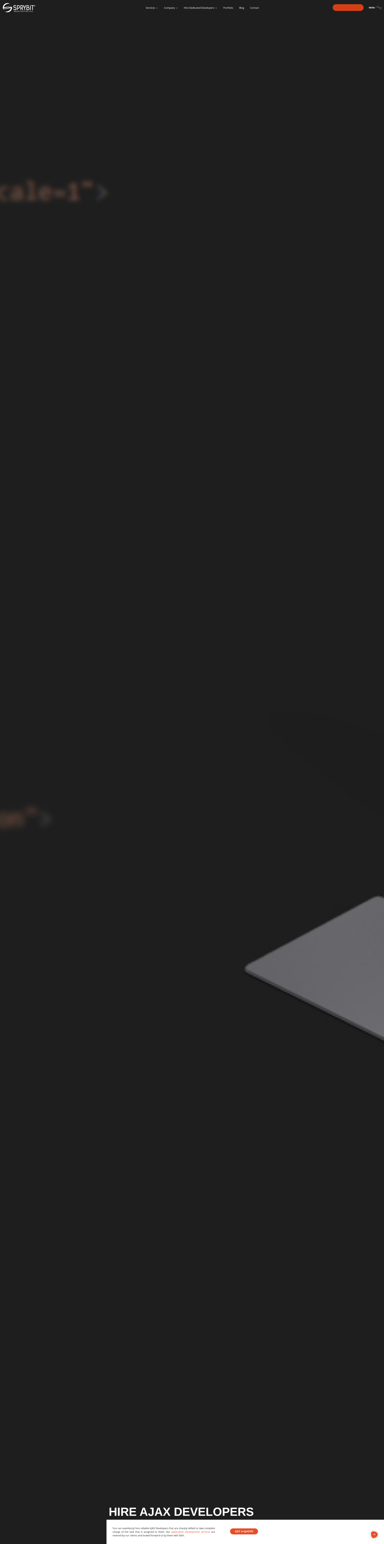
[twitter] (377, 1527)
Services (150, 7)
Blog (241, 7)
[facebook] (377, 1507)
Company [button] (169, 7)
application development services (190, 1531)
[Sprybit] (18, 6)
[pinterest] (377, 1533)
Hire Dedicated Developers (199, 7)
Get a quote (244, 1531)
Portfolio (228, 7)
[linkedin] (377, 1520)
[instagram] (377, 1514)
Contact (254, 7)
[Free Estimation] (348, 7)
